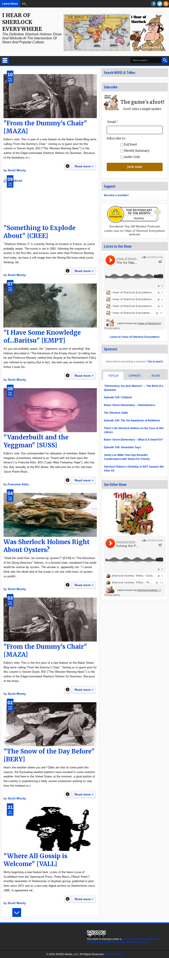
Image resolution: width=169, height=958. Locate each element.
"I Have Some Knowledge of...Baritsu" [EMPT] (42, 336)
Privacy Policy (114, 954)
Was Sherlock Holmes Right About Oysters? (47, 546)
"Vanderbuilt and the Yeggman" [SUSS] (36, 441)
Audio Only (131, 157)
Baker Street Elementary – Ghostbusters (129, 405)
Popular (113, 376)
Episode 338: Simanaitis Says (122, 447)
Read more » (84, 166)
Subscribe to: (116, 138)
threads (159, 3)
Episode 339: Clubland (118, 397)
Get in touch (155, 361)
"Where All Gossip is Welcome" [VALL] (35, 860)
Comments (135, 376)
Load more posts (16, 912)
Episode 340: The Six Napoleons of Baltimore (57, 3)
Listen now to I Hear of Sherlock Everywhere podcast (134, 232)
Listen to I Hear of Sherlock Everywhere (135, 336)
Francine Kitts (18, 484)
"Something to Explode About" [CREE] (39, 232)
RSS (166, 3)
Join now (134, 167)
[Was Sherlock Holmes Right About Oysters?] (50, 515)
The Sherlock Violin (116, 412)
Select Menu (5, 60)
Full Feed (130, 144)
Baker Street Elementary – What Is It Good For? (133, 439)
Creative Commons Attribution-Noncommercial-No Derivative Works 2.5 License (124, 941)
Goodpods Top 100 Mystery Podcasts (134, 226)
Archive (155, 376)
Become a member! (116, 195)
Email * (112, 122)
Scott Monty (17, 170)
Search (165, 60)
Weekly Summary (136, 151)
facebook (153, 3)
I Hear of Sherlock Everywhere (22, 22)
